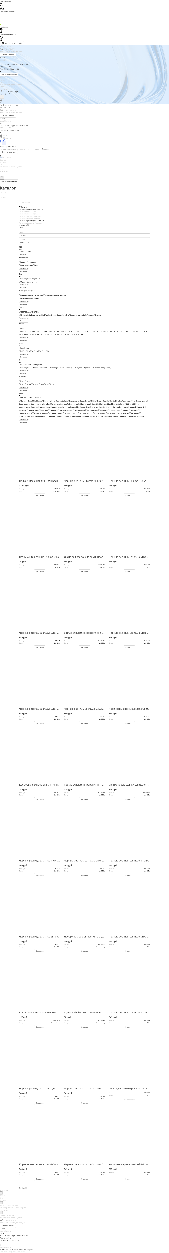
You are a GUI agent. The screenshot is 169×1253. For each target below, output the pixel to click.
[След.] (19, 1186)
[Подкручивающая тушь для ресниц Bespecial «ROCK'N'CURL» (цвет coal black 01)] (39, 452)
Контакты (4, 89)
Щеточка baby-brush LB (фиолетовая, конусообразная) (96, 1012)
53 (26, 1188)
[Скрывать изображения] (1, 32)
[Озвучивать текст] (1, 37)
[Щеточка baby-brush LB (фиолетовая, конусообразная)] (84, 984)
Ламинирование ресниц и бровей (13, 1208)
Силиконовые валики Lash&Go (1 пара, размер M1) (138, 784)
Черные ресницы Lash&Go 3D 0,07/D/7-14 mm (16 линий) (52, 936)
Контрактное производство (11, 84)
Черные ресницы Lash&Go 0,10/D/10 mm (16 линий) (94, 708)
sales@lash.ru (5, 60)
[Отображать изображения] (1, 29)
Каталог (3, 80)
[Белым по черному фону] (0, 17)
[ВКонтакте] (1, 94)
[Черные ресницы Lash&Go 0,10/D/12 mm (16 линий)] (39, 604)
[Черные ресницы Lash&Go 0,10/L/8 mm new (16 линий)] (129, 984)
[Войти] (1, 100)
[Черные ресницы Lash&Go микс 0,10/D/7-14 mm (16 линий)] (129, 528)
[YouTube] (9, 94)
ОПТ (1, 82)
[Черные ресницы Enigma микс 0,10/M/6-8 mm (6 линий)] (84, 452)
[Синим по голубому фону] (0, 19)
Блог (2, 87)
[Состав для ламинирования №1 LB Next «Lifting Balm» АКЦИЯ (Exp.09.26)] (39, 984)
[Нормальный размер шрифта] (1, 6)
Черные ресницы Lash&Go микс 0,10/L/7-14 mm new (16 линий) (101, 860)
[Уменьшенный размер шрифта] (1, 3)
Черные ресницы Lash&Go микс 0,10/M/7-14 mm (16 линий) (54, 860)
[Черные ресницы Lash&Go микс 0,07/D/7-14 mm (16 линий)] (84, 1060)
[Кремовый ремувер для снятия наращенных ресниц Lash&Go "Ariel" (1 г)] (39, 756)
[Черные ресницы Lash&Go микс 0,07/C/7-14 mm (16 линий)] (84, 1136)
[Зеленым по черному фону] (0, 24)
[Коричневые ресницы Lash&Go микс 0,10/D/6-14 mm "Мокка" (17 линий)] (129, 1136)
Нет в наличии (129, 1099)
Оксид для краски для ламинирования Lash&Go (92, 556)
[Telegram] (5, 94)
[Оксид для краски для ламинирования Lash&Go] (84, 528)
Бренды (3, 77)
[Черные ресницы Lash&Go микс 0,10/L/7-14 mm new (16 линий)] (84, 832)
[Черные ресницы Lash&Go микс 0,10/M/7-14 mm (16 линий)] (39, 832)
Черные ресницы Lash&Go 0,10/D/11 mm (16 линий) (49, 708)
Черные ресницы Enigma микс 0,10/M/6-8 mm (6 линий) (96, 480)
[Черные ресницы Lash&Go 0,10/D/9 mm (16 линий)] (39, 1060)
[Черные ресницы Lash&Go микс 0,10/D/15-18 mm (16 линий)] (129, 908)
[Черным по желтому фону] (0, 22)
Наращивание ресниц (9, 1205)
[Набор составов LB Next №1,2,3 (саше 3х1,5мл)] (84, 908)
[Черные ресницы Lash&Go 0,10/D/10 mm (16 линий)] (84, 680)
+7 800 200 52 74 (9, 49)
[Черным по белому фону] (0, 14)
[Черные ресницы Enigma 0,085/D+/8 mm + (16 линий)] (129, 452)
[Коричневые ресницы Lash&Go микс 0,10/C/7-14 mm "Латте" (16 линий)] (39, 1136)
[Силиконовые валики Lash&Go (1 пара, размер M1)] (129, 756)
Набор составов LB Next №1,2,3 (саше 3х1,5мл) (91, 936)
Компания (4, 1190)
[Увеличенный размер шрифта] (2, 9)
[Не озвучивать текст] (1, 40)
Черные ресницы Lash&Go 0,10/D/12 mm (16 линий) (49, 632)
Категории (26, 202)
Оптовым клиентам (9, 74)
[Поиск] (2, 97)
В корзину (40, 495)
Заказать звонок (7, 54)
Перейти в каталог (8, 152)
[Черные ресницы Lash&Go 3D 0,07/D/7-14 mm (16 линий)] (39, 908)
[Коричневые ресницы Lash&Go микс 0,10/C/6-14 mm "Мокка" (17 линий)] (129, 680)
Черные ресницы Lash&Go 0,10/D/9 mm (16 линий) (48, 1088)
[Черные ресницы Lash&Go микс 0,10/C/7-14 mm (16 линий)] (129, 604)
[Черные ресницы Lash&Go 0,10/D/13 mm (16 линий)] (129, 832)
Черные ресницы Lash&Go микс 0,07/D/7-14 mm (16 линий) (98, 1088)
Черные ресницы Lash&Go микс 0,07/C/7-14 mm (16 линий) (98, 1164)
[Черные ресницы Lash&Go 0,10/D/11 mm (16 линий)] (39, 680)
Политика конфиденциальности (12, 1252)
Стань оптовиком (7, 1215)
